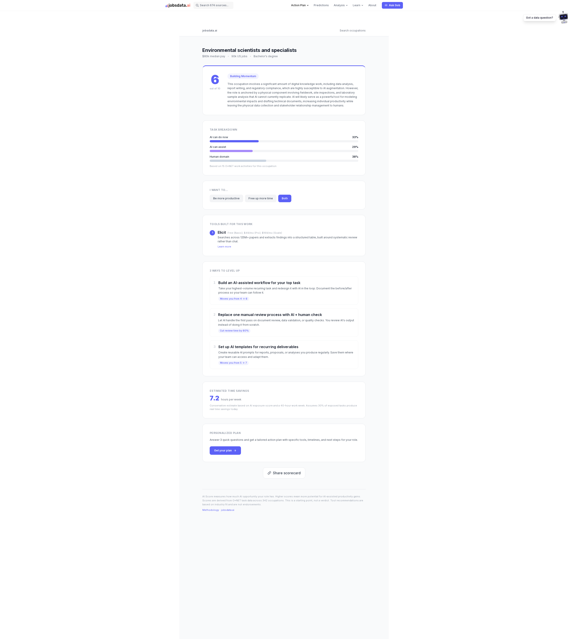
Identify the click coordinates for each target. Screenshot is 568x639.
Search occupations (353, 30)
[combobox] (213, 5)
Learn (356, 5)
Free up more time (260, 198)
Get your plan (223, 450)
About (372, 5)
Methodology (210, 510)
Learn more (224, 246)
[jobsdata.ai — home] (178, 5)
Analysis (339, 5)
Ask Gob (394, 5)
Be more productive (226, 198)
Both (285, 198)
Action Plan (298, 5)
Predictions (321, 5)
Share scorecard (287, 473)
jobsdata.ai (209, 30)
